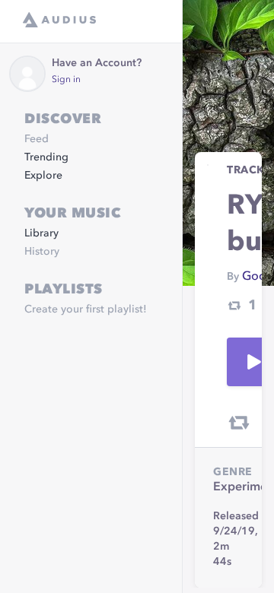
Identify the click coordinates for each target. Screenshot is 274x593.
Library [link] (41, 233)
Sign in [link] (66, 79)
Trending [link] (46, 157)
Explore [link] (43, 175)
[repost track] (239, 423)
